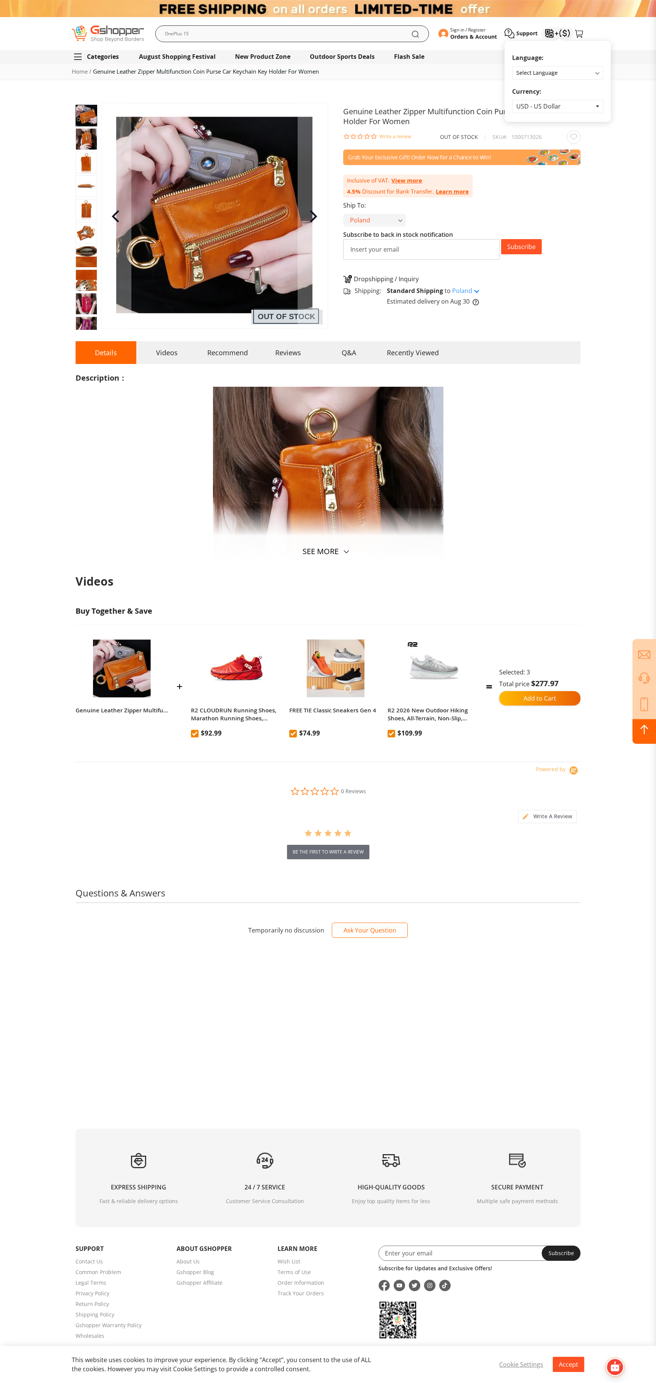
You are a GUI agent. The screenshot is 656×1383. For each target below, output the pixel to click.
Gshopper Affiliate (199, 1282)
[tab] (547, 816)
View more (406, 180)
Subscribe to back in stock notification (398, 234)
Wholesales (90, 1335)
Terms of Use (294, 1272)
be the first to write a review (328, 852)
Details (106, 352)
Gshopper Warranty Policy (109, 1325)
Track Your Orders (301, 1293)
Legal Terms (91, 1282)
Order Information (301, 1282)
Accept (568, 1364)
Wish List (289, 1261)
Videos (167, 352)
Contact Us (89, 1261)
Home (80, 71)
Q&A (349, 352)
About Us (188, 1261)
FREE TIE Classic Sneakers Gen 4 (332, 710)
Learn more (452, 191)
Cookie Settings (521, 1364)
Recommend (227, 352)
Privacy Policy (92, 1293)
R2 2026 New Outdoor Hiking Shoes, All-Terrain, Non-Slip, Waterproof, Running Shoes (428, 714)
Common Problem (98, 1272)
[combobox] (292, 33)
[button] (557, 106)
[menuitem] (100, 56)
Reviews (288, 352)
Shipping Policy (95, 1314)
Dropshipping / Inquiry (386, 279)
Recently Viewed (413, 352)
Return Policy (92, 1303)
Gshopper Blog (195, 1272)
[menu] (328, 56)
